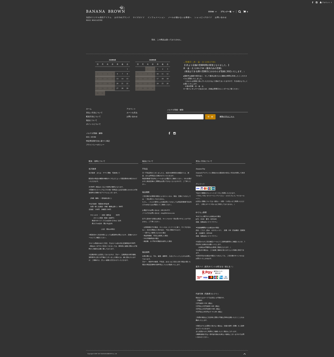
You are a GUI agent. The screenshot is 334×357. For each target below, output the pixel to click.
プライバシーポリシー (95, 145)
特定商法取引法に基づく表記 (98, 141)
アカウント (326, 2)
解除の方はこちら (227, 117)
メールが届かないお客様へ (180, 17)
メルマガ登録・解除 (94, 133)
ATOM (93, 137)
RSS (87, 137)
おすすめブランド (122, 17)
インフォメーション (156, 17)
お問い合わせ (221, 17)
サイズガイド (139, 17)
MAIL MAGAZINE (94, 20)
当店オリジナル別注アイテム (99, 17)
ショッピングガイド (203, 17)
